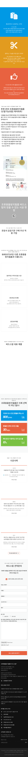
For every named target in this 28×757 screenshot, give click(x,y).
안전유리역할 (14, 321)
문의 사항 (3, 614)
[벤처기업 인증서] (2, 239)
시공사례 (14, 468)
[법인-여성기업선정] (20, 239)
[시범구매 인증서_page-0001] (11, 239)
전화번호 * (3, 596)
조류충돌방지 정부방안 (7, 680)
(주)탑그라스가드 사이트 (8, 722)
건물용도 (14, 501)
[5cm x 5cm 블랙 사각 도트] (21, 354)
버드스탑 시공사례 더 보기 (13, 553)
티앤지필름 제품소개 (7, 727)
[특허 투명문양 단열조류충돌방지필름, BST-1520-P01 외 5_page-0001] (15, 239)
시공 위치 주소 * (4, 602)
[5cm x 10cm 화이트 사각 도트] (7, 382)
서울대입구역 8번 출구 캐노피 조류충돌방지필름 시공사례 (11, 688)
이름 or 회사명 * (4, 584)
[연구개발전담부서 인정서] (7, 239)
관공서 (14, 535)
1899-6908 (5, 714)
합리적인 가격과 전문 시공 (14, 276)
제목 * (2, 607)
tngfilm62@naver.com (8, 717)
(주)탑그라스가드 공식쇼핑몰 (8, 725)
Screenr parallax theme (9, 754)
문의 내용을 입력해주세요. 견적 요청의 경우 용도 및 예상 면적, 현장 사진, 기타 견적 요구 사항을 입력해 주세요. (13, 620)
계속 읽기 (13, 479)
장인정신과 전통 (14, 298)
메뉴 (25, 3)
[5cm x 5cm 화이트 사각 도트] (21, 368)
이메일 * (2, 590)
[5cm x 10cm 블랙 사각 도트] (7, 368)
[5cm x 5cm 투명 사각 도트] (7, 354)
